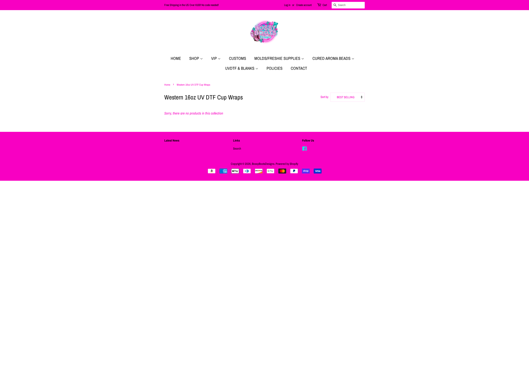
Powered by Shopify (287, 164)
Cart (325, 5)
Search (237, 148)
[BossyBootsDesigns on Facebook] (304, 149)
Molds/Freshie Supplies (277, 58)
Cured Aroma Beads (331, 58)
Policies (274, 68)
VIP (214, 58)
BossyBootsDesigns (263, 164)
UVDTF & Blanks (240, 68)
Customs (237, 58)
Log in (287, 5)
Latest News (171, 140)
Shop (194, 58)
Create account (304, 5)
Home (176, 58)
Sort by (324, 97)
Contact (299, 68)
